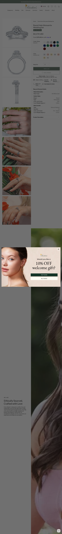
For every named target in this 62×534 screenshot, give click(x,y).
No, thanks (44, 278)
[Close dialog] (58, 249)
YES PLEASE (44, 275)
